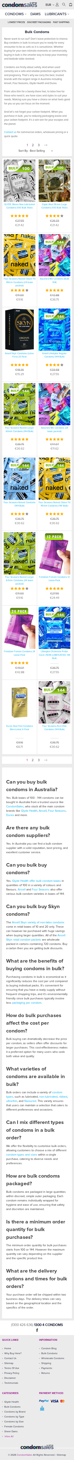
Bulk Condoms (49, 1353)
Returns (45, 1373)
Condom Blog (49, 1348)
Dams (35, 14)
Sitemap (8, 1363)
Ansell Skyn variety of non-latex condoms (38, 922)
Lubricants (56, 14)
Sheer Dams (11, 1431)
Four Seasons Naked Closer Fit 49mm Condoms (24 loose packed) (19, 282)
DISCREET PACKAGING (39, 22)
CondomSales (15, 806)
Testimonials (11, 1383)
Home (7, 1348)
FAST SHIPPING (61, 22)
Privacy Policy (11, 1373)
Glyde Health (29, 810)
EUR (49, 4)
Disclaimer (10, 1378)
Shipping (46, 1363)
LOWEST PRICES (16, 22)
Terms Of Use (11, 1368)
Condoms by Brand (14, 1412)
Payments (46, 1368)
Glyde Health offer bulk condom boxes (36, 881)
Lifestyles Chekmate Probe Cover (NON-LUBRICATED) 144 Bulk (54, 654)
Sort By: (23, 150)
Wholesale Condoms (52, 1358)
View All (8, 1436)
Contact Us (10, 1358)
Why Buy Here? (13, 1353)
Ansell (43, 810)
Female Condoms (14, 1426)
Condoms (15, 14)
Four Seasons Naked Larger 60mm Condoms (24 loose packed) (19, 580)
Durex (10, 815)
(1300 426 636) (22, 1325)
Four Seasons (57, 810)
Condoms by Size (14, 1422)
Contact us (10, 132)
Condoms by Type (14, 1417)
